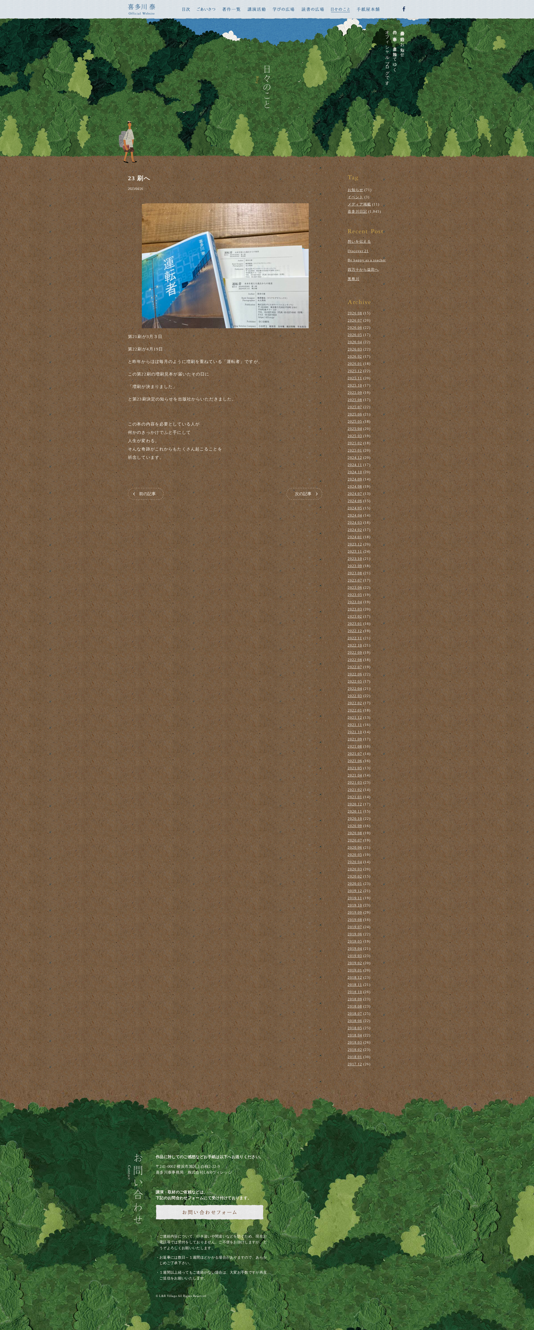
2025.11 (355, 378)
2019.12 (355, 891)
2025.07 (355, 407)
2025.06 (355, 414)
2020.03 (355, 869)
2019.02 (355, 963)
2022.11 (355, 638)
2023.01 (355, 624)
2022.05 (355, 681)
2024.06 (355, 501)
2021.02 (355, 790)
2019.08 (355, 920)
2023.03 (355, 609)
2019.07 (355, 927)
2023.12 (355, 544)
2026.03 (355, 349)
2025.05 (355, 421)
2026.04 (355, 342)
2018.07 (355, 1013)
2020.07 (355, 840)
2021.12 (355, 717)
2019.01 (355, 970)
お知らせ (355, 190)
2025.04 (355, 429)
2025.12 (355, 371)
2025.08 (355, 400)
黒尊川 (353, 279)
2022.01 (355, 710)
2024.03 (355, 522)
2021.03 (355, 782)
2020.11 (355, 811)
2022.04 (355, 689)
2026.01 (355, 364)
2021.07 (355, 754)
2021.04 (355, 775)
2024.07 (355, 494)
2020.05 (355, 855)
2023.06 (355, 587)
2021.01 (355, 797)
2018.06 (355, 1021)
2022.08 (355, 660)
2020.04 (355, 862)
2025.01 (355, 450)
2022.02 (355, 703)
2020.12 (355, 804)
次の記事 (303, 494)
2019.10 (355, 905)
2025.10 (355, 385)
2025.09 (355, 392)
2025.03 (355, 436)
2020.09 (355, 826)
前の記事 (147, 494)
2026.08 (355, 313)
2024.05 (355, 508)
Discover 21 (358, 251)
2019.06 (355, 934)
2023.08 (355, 573)
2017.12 (355, 1064)
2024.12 (355, 457)
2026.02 (355, 356)
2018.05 (355, 1028)
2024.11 (355, 465)
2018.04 (355, 1035)
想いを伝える (359, 241)
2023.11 (355, 551)
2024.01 (355, 537)
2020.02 (355, 876)
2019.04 (355, 948)
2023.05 (355, 595)
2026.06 (355, 327)
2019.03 (355, 956)
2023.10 (355, 559)
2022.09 (355, 652)
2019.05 (355, 941)
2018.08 (355, 1006)
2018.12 (355, 977)
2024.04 (355, 515)
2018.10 (355, 992)
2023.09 (355, 566)
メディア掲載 (359, 204)
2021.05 (355, 768)
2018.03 (355, 1042)
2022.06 (355, 674)
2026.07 (355, 320)
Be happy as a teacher (367, 260)
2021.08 (355, 746)
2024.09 (355, 479)
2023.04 (355, 602)
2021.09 (355, 739)
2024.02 (355, 530)
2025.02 (355, 443)
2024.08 (355, 486)
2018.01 (355, 1057)
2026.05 (355, 335)
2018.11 (355, 985)
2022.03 (355, 696)
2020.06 (355, 847)
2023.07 (355, 580)
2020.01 (355, 883)
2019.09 (355, 912)
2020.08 (355, 833)
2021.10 (355, 732)
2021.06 (355, 761)
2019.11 (355, 898)
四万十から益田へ (363, 269)
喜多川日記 (357, 211)
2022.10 (355, 645)
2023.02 (355, 616)
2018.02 (355, 1050)
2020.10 (355, 818)
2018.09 (355, 999)
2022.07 (355, 667)
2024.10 (355, 472)
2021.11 (355, 725)
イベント (355, 197)
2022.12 (355, 631)
